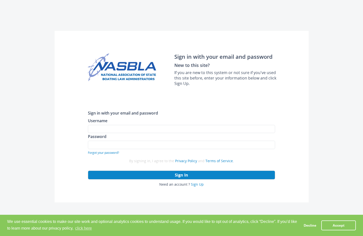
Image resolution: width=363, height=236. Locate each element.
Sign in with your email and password (123, 113)
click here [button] (83, 228)
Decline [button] (310, 225)
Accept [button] (338, 225)
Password (97, 136)
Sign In (181, 175)
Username (97, 120)
